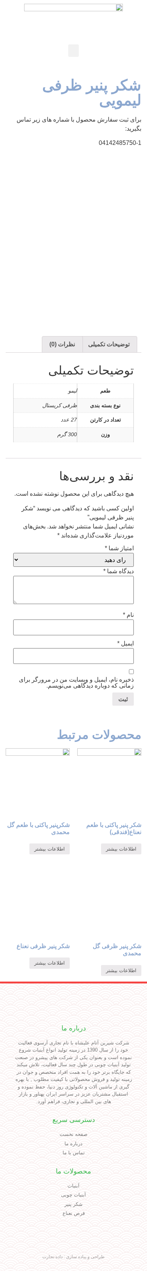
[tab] (109, 344)
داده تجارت (52, 1256)
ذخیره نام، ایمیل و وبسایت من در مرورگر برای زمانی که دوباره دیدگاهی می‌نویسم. (76, 683)
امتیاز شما (119, 548)
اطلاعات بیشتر (121, 849)
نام (128, 615)
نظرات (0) (62, 344)
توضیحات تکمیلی (109, 344)
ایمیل (125, 644)
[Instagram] (81, 1243)
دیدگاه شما (118, 571)
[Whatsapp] (49, 1243)
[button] (73, 50)
